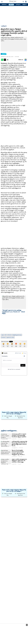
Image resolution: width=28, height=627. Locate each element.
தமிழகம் (18, 4)
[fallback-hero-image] (6, 436)
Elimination (3, 337)
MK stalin (9, 335)
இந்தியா (25, 4)
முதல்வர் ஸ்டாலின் (10, 337)
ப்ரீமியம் (11, 4)
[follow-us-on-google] (25, 59)
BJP (5, 335)
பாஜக (2, 335)
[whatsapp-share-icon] (2, 60)
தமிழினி (4, 54)
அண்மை (4, 4)
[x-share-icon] (5, 60)
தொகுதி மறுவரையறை (17, 335)
